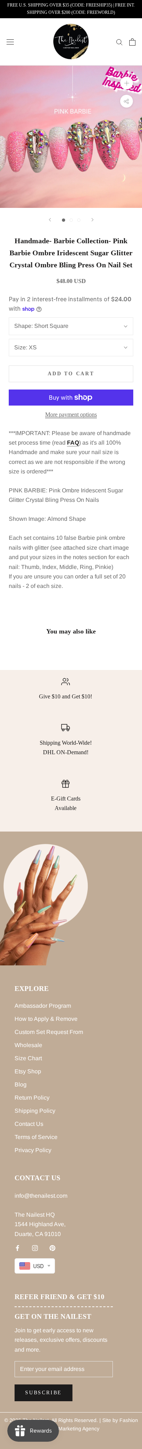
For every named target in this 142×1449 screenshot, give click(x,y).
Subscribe (43, 1392)
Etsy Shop (28, 1071)
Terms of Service (36, 1137)
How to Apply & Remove (46, 1019)
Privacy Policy (33, 1150)
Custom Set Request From (49, 1032)
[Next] (92, 219)
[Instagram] (35, 1247)
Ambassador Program (43, 1006)
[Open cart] (132, 42)
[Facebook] (17, 1247)
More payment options (71, 414)
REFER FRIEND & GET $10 (59, 1297)
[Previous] (50, 219)
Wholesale (28, 1045)
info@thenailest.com (41, 1196)
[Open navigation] (10, 42)
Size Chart (28, 1058)
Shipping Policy (35, 1111)
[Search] (119, 42)
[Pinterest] (52, 1247)
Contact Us (29, 1124)
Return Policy (32, 1098)
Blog (21, 1084)
